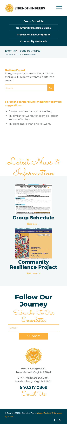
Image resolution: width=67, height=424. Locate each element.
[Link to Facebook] (54, 419)
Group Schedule (33, 21)
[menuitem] (57, 8)
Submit (33, 336)
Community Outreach (33, 41)
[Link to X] (59, 419)
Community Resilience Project (33, 264)
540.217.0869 (33, 387)
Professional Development (33, 34)
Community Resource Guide (33, 27)
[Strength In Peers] (25, 8)
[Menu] (57, 8)
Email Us (33, 394)
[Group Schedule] (33, 199)
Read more (32, 223)
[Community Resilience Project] (33, 243)
